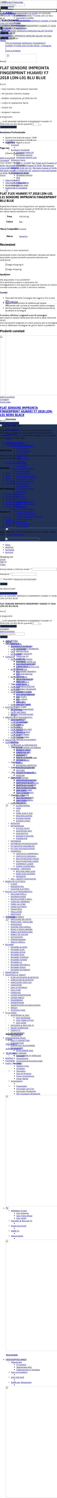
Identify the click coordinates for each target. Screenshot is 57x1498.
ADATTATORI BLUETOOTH (27, 783)
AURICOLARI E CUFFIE (21, 646)
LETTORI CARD (22, 760)
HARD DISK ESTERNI (25, 874)
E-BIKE (14, 884)
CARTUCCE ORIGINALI (26, 856)
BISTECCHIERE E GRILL (21, 899)
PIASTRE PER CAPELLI (21, 927)
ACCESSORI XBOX (19, 677)
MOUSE (19, 762)
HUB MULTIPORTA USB (26, 757)
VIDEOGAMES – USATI (21, 704)
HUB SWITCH (22, 833)
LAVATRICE (16, 735)
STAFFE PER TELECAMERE (23, 1045)
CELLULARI (16, 990)
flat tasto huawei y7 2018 (44, 168)
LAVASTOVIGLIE (18, 732)
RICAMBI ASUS (17, 954)
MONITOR (15, 823)
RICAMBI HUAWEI (14, 13)
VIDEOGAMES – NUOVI (21, 692)
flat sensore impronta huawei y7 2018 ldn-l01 (27, 166)
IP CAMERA (21, 1053)
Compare (4, 160)
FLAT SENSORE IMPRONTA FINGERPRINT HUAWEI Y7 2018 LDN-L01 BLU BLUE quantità (26, 122)
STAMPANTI (16, 851)
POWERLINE (21, 838)
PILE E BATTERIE (18, 712)
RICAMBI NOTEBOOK (20, 970)
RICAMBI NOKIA (18, 967)
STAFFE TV (15, 1030)
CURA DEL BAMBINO (20, 901)
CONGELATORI (17, 725)
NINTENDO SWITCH (25, 664)
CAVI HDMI (21, 1023)
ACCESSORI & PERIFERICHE (24, 745)
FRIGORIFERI (17, 730)
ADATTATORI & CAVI (20, 1015)
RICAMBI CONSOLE (19, 957)
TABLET (14, 1007)
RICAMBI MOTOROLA (20, 964)
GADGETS (15, 689)
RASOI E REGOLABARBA (21, 929)
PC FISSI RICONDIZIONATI (23, 848)
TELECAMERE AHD (24, 1050)
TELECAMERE (17, 1048)
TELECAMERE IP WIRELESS (28, 1055)
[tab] (11, 180)
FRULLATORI (16, 911)
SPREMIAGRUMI (18, 939)
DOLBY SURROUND (19, 1028)
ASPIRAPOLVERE (18, 896)
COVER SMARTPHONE (21, 995)
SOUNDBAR (16, 654)
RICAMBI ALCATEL (19, 947)
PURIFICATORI (17, 737)
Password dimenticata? (25, 579)
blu (21, 221)
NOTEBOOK (16, 841)
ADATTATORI (16, 644)
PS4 (17, 672)
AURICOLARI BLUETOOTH (22, 980)
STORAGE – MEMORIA (21, 869)
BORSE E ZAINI (23, 750)
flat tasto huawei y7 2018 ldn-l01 (15, 170)
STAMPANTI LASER (24, 863)
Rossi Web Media (16, 534)
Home (3, 13)
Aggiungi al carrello (8, 127)
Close (2, 559)
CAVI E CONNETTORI (20, 1040)
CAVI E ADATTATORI (19, 778)
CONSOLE (15, 687)
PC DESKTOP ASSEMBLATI (23, 846)
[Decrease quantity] (1, 122)
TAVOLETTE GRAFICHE (26, 773)
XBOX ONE (21, 702)
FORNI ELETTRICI (19, 906)
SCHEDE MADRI (23, 818)
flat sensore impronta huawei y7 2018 (24, 165)
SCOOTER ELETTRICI (20, 889)
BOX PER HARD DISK (25, 871)
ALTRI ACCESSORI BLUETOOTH (25, 977)
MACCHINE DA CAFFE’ (21, 919)
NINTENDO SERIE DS (26, 662)
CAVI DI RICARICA (19, 987)
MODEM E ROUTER (24, 836)
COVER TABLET (17, 997)
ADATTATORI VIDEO (24, 785)
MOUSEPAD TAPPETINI (26, 765)
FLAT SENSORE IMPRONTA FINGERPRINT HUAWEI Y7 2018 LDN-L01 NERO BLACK (26, 411)
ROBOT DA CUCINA (19, 934)
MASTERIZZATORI (24, 816)
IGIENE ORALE (17, 916)
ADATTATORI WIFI (24, 831)
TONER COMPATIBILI (25, 866)
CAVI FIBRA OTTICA (25, 1020)
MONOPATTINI (17, 886)
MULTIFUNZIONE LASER (27, 861)
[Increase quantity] (40, 124)
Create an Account (8, 593)
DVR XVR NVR (17, 1043)
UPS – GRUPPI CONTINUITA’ (23, 879)
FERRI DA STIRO (18, 904)
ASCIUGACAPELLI (19, 894)
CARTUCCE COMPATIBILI (27, 853)
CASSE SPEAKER (18, 649)
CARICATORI (16, 985)
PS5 (17, 674)
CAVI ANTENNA (23, 1017)
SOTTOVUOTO (17, 937)
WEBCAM (20, 775)
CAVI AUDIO (21, 790)
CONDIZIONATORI (19, 722)
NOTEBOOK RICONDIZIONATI (24, 843)
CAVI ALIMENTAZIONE (26, 788)
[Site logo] (11, 2)
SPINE (13, 715)
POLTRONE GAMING (25, 768)
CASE (18, 808)
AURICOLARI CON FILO (21, 982)
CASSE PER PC (22, 752)
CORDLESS (16, 992)
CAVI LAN (20, 795)
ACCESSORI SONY (19, 669)
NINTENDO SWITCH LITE (27, 667)
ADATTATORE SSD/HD (26, 780)
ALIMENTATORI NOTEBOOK (28, 747)
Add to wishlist (7, 158)
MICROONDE (17, 727)
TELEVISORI (16, 1035)
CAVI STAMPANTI (24, 798)
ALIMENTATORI (23, 805)
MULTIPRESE (17, 709)
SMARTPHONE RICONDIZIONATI (25, 1005)
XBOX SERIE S (22, 682)
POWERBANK (17, 1000)
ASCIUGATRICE (17, 720)
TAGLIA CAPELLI (18, 942)
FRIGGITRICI (16, 909)
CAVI (13, 651)
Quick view (5, 402)
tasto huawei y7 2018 (18, 173)
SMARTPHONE (17, 1002)
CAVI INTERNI (22, 793)
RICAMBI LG (16, 962)
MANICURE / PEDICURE (22, 922)
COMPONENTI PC (19, 803)
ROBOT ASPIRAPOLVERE (22, 932)
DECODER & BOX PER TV (22, 1025)
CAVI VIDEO (21, 800)
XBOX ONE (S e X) (24, 679)
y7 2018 (33, 13)
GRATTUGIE (16, 914)
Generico (23, 236)
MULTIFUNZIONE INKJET (27, 858)
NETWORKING (17, 826)
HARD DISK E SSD (24, 813)
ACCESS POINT (23, 828)
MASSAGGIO (16, 924)
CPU (18, 810)
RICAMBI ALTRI (18, 949)
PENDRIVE (21, 876)
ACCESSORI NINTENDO (21, 659)
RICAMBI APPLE (18, 952)
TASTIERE (20, 770)
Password (5, 574)
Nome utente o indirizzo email (15, 569)
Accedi (3, 584)
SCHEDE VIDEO (23, 821)
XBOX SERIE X (22, 684)
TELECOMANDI (18, 1033)
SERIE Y (25, 13)
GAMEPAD (20, 755)
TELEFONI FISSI (18, 1010)
